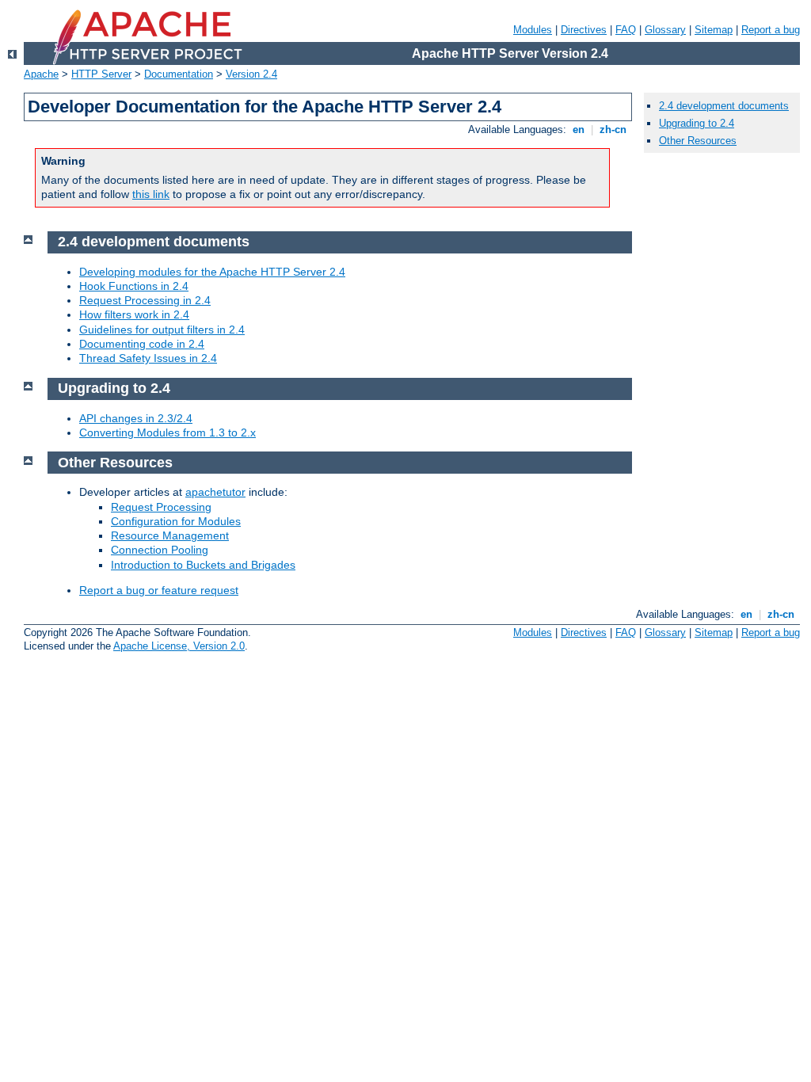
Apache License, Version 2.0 (179, 646)
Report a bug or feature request (158, 590)
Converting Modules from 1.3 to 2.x (167, 432)
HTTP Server (101, 74)
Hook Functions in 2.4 (133, 286)
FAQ (625, 30)
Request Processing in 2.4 (145, 300)
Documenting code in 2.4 (141, 343)
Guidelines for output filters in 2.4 (162, 329)
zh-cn (613, 129)
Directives (584, 30)
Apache (41, 74)
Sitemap (714, 30)
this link (150, 194)
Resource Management (170, 535)
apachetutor (215, 492)
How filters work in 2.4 (134, 314)
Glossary (665, 30)
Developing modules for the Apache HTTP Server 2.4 (212, 271)
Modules (532, 30)
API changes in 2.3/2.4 (135, 418)
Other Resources (698, 141)
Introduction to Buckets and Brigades (203, 564)
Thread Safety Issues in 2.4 (148, 358)
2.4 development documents (724, 106)
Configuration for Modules (176, 521)
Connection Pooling (159, 549)
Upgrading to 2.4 (696, 123)
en (578, 129)
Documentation (178, 74)
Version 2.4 (251, 74)
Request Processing (161, 507)
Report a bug (770, 30)
